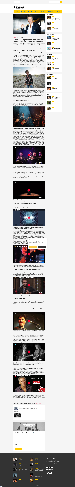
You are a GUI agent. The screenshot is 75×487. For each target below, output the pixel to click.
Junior (44, 11)
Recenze (24, 11)
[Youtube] (17, 2)
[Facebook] (14, 2)
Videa (37, 11)
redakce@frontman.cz (38, 403)
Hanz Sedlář (16, 129)
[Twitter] (16, 2)
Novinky (17, 11)
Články (31, 11)
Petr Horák (14, 37)
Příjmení (16, 444)
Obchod (58, 11)
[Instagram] (19, 2)
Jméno (16, 441)
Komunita (51, 11)
